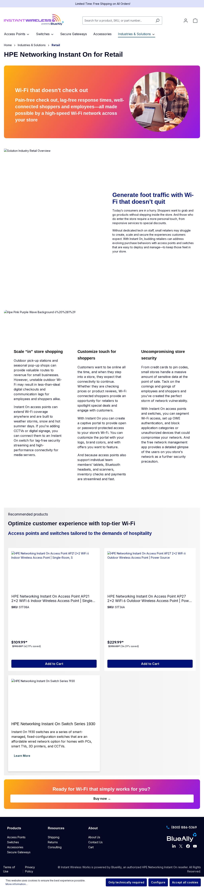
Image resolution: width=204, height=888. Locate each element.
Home (8, 45)
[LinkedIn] (174, 846)
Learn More (22, 755)
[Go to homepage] (34, 19)
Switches (13, 842)
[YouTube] (195, 846)
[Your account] (185, 21)
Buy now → (102, 799)
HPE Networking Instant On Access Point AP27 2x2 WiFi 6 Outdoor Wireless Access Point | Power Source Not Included (149, 598)
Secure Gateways (18, 852)
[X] (181, 846)
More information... (16, 884)
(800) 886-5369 (184, 827)
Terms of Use (9, 869)
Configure (158, 882)
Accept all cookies (185, 882)
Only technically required (126, 882)
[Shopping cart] (195, 21)
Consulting (55, 847)
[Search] (157, 20)
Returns (53, 842)
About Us (94, 837)
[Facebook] (188, 846)
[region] (102, 609)
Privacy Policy (30, 869)
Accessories (15, 847)
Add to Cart (54, 664)
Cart (91, 847)
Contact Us (95, 842)
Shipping (53, 837)
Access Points (16, 837)
